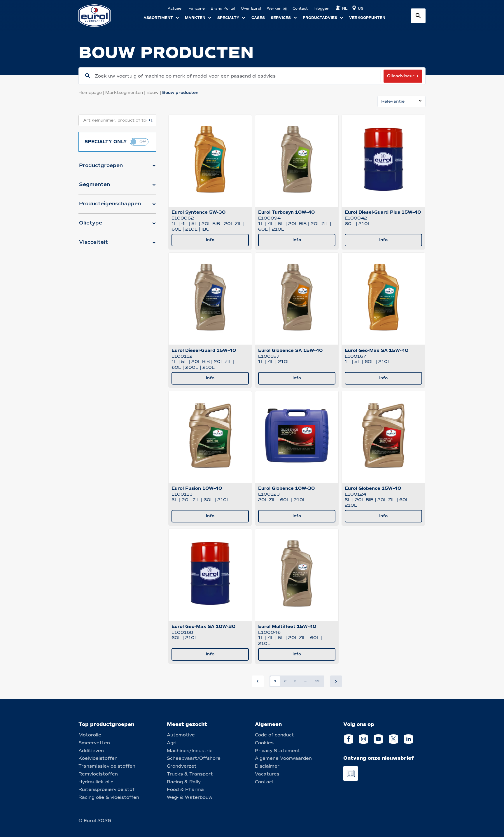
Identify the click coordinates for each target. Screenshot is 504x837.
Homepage (91, 92)
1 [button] (275, 681)
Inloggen (321, 8)
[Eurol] (98, 15)
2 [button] (285, 681)
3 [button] (295, 681)
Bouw (154, 92)
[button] (117, 168)
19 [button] (317, 681)
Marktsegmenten (125, 92)
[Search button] (418, 15)
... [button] (305, 681)
